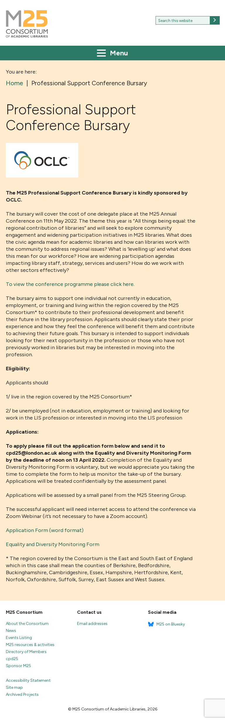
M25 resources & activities (30, 644)
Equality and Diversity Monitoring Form (52, 544)
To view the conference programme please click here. (71, 284)
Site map (14, 687)
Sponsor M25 (18, 665)
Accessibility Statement (28, 680)
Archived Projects (22, 694)
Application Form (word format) (44, 530)
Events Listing (19, 637)
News (11, 630)
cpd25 (12, 658)
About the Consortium (27, 623)
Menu (118, 53)
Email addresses (92, 623)
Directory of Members (26, 651)
